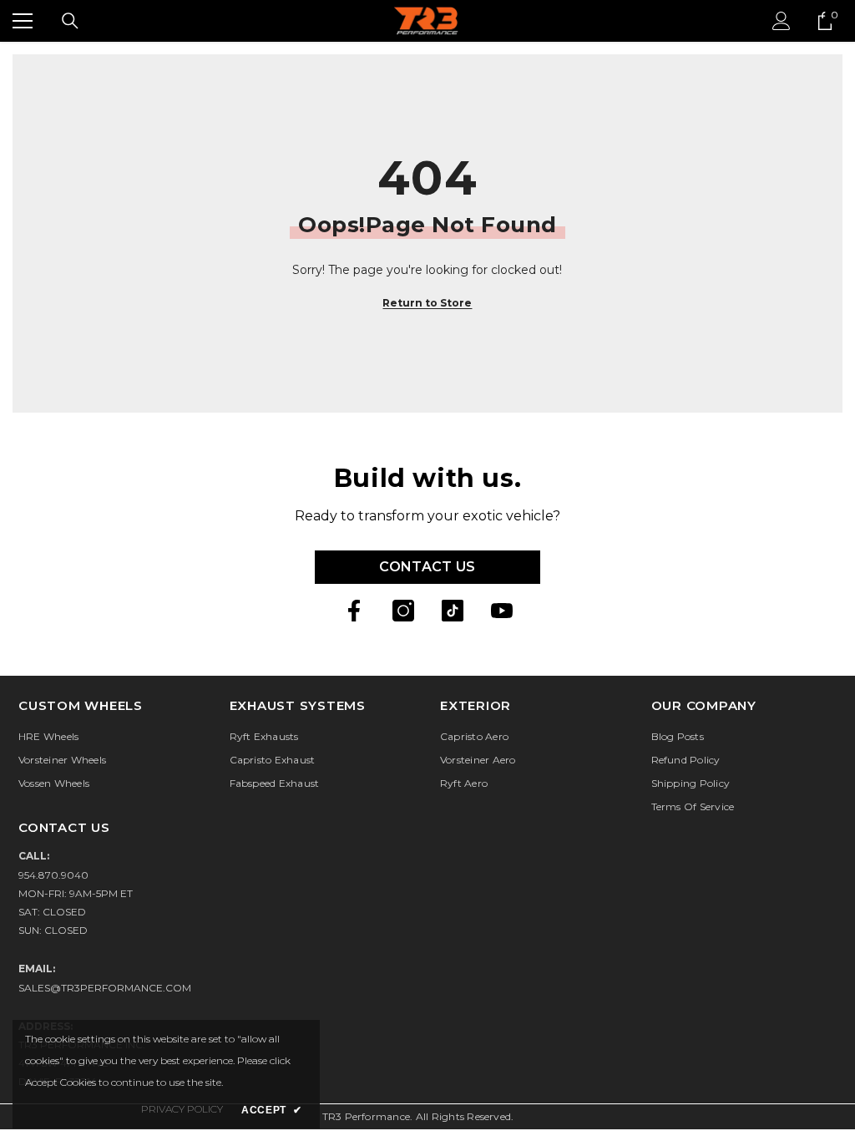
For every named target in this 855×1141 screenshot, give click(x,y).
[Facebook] (354, 610)
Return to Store (427, 303)
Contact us (427, 567)
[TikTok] (452, 610)
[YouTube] (501, 610)
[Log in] (781, 21)
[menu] (23, 21)
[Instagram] (403, 610)
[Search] (70, 21)
